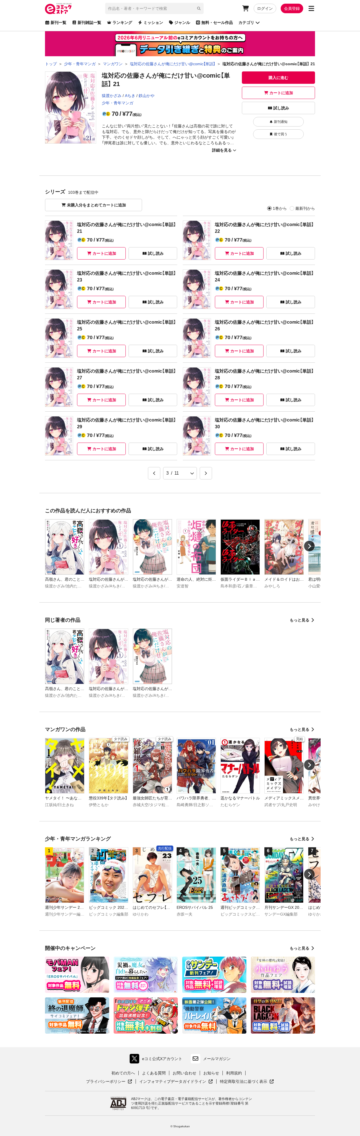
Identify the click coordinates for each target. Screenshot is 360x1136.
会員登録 (292, 8)
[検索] (199, 8)
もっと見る (299, 620)
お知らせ (211, 1073)
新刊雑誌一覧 (89, 22)
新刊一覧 (58, 22)
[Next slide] (309, 546)
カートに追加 (281, 93)
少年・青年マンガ (117, 103)
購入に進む (278, 77)
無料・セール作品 (217, 22)
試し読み (281, 108)
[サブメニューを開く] (311, 8)
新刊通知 (280, 122)
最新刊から (305, 208)
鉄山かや (146, 95)
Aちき (130, 95)
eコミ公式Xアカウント (157, 1059)
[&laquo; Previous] (154, 473)
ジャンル (182, 22)
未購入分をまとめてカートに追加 (96, 205)
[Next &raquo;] (206, 473)
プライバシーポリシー (109, 1081)
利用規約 (234, 1073)
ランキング (122, 22)
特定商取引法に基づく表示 (247, 1081)
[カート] (245, 8)
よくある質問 (154, 1073)
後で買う (280, 134)
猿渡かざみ (112, 95)
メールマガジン (217, 1058)
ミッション (153, 22)
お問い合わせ (184, 1073)
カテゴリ (246, 22)
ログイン (265, 8)
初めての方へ (123, 1073)
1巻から (280, 208)
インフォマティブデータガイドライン (172, 1081)
